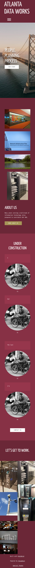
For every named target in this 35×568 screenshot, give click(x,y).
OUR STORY (11, 67)
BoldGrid (21, 556)
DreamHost (21, 561)
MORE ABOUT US (13, 223)
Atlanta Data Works (16, 8)
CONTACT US (17, 430)
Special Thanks (18, 565)
